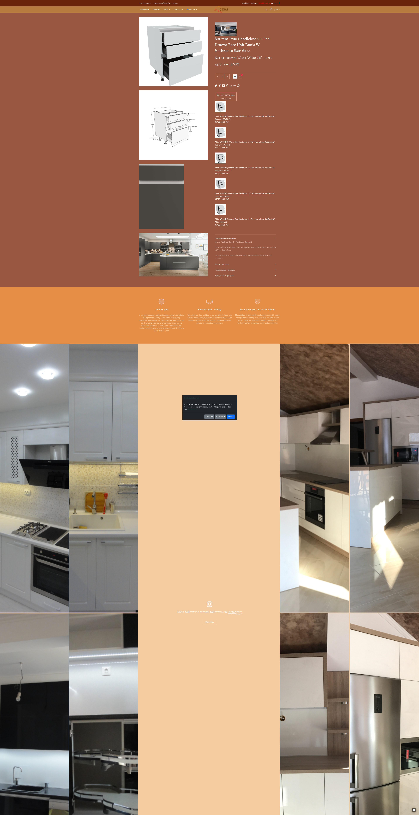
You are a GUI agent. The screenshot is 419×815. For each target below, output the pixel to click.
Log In (275, 3)
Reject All (209, 416)
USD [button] (278, 9)
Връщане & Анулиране (224, 275)
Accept (231, 416)
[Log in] (279, 3)
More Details (192, 409)
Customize (220, 416)
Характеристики (222, 264)
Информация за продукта (225, 238)
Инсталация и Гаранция (225, 270)
